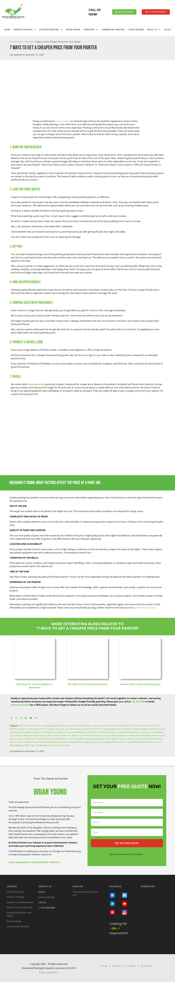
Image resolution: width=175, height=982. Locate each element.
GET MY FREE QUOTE (127, 843)
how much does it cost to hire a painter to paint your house (116, 735)
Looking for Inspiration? (118, 928)
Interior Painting (23, 29)
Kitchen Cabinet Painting (19, 907)
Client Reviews (136, 29)
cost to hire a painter (135, 725)
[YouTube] (31, 718)
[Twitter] (16, 718)
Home (7, 29)
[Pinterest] (26, 718)
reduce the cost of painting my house (37, 745)
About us (152, 29)
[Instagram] (21, 718)
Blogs (167, 29)
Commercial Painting (113, 29)
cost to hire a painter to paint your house (55, 728)
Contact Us (146, 966)
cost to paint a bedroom (130, 728)
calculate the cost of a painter (67, 725)
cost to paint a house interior (65, 732)
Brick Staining (14, 921)
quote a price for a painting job (126, 742)
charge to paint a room (95, 725)
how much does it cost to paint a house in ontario (126, 738)
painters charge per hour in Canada (91, 742)
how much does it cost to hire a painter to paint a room (56, 735)
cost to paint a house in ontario (33, 732)
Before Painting (25, 41)
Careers (131, 966)
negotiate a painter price (60, 742)
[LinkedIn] (36, 718)
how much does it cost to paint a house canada (75, 738)
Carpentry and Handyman (20, 902)
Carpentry (89, 29)
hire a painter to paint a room (108, 732)
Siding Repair (73, 29)
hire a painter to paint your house (141, 732)
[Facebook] (11, 718)
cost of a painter (115, 725)
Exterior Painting (49, 29)
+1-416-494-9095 (46, 907)
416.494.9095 (138, 701)
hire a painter (86, 732)
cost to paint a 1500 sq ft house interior (97, 728)
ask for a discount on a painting (35, 725)
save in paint (63, 745)
